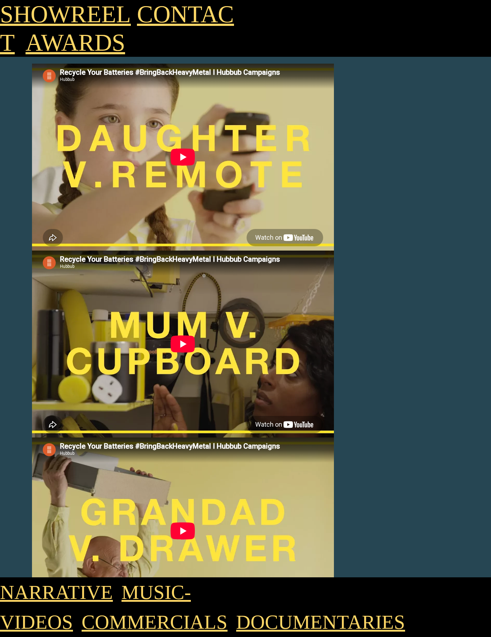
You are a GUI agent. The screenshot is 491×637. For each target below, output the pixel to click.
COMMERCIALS (155, 622)
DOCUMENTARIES (320, 622)
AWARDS (75, 42)
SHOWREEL (65, 14)
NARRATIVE (56, 592)
